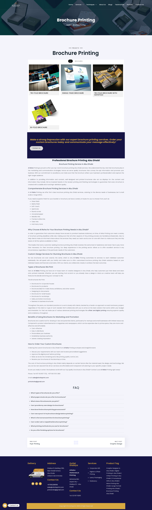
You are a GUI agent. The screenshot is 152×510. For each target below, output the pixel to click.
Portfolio (130, 5)
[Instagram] (40, 483)
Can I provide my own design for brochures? (47, 405)
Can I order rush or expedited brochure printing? (49, 422)
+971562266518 (52, 485)
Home (71, 5)
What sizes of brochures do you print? (45, 401)
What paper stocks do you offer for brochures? (48, 397)
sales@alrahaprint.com (40, 378)
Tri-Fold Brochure (39, 93)
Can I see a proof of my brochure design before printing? (52, 414)
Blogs (110, 5)
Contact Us (140, 5)
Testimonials (119, 5)
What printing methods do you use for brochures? (49, 426)
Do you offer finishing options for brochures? (47, 430)
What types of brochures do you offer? (45, 393)
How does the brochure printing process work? (48, 409)
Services (78, 5)
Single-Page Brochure (73, 93)
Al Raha (30, 168)
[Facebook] (32, 483)
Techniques (90, 5)
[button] (76, 393)
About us (102, 5)
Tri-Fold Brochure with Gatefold (105, 94)
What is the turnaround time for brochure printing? (50, 418)
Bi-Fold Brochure (38, 127)
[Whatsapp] (36, 483)
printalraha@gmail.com (36, 382)
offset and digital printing (97, 310)
